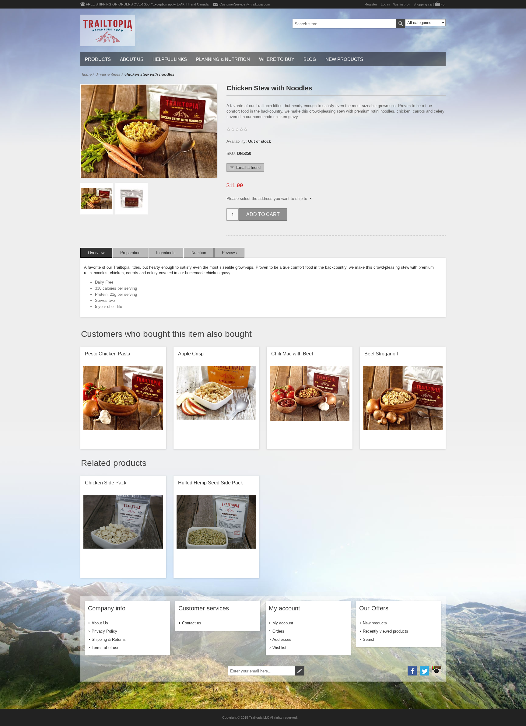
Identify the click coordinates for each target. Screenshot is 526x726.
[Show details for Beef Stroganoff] (403, 406)
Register (371, 4)
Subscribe (299, 670)
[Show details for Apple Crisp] (216, 406)
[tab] (96, 253)
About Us (100, 623)
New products (375, 623)
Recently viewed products (385, 631)
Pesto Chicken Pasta (107, 353)
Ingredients (166, 252)
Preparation (130, 252)
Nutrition (198, 252)
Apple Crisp (191, 353)
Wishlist (279, 647)
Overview (96, 252)
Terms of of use (105, 647)
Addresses (281, 639)
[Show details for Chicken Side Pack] (123, 535)
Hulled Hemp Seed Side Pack (210, 482)
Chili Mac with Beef (292, 353)
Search (400, 23)
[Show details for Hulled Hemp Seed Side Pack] (216, 535)
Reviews (229, 252)
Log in (385, 4)
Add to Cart (263, 214)
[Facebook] (412, 670)
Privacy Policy (104, 631)
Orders (278, 631)
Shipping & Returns (109, 639)
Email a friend (248, 167)
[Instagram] (436, 670)
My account (282, 623)
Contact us (191, 623)
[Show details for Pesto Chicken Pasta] (123, 406)
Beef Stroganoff (381, 353)
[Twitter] (424, 670)
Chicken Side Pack (105, 482)
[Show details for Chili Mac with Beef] (309, 406)
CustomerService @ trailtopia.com (244, 4)
